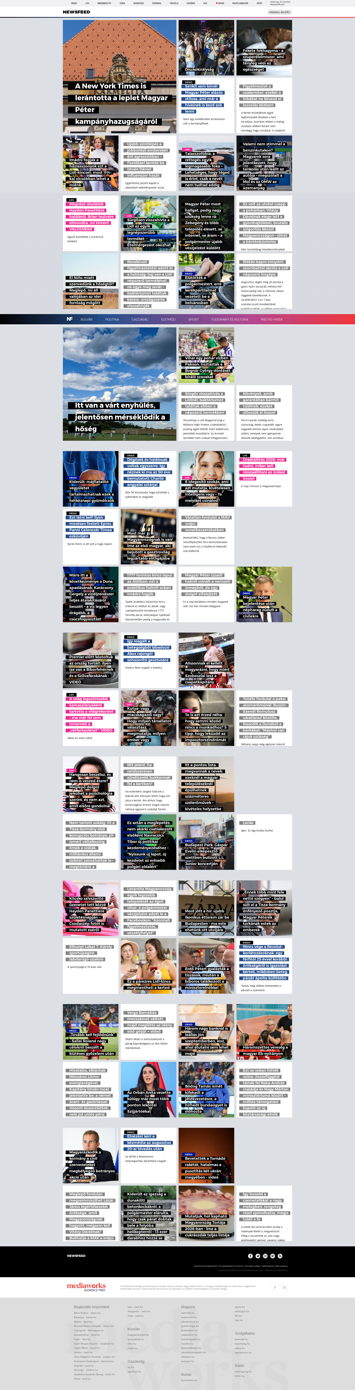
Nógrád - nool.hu (84, 1365)
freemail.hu (241, 1339)
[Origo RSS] (280, 1256)
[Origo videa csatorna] (272, 1256)
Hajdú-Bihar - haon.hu (87, 1347)
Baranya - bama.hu (85, 1317)
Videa (122, 3)
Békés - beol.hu (83, 1321)
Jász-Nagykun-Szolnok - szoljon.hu (94, 1356)
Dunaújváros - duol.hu (87, 1334)
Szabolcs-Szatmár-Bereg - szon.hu (94, 1374)
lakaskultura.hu (190, 1321)
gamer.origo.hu (190, 1325)
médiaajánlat (281, 1266)
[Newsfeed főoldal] (76, 1256)
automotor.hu (189, 1317)
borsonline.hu (189, 1380)
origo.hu (132, 1348)
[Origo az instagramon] (265, 1256)
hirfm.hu (239, 1375)
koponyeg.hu (242, 1343)
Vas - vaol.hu (135, 1306)
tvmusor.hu (187, 1361)
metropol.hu (242, 1311)
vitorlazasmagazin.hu (193, 1352)
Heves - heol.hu (83, 1352)
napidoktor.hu (189, 1334)
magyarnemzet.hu (138, 1334)
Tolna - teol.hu (82, 1378)
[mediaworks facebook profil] (275, 1287)
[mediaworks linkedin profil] (284, 1287)
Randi (221, 3)
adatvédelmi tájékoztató (205, 1266)
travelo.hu (187, 1343)
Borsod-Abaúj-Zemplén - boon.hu (93, 1325)
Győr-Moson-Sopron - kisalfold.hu (94, 1343)
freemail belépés (279, 12)
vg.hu (131, 1367)
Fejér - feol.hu (82, 1339)
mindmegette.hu (190, 1339)
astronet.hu (188, 1312)
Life (87, 3)
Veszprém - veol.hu (139, 1311)
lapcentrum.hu (243, 1352)
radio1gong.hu (243, 1371)
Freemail (156, 3)
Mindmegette (104, 3)
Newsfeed (138, 3)
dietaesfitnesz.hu (191, 1347)
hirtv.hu (132, 1343)
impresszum (267, 1266)
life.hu (238, 1315)
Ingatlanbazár (240, 3)
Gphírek (191, 3)
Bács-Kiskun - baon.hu (87, 1312)
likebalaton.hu (189, 1330)
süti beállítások (252, 1266)
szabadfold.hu (136, 1339)
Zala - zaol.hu (136, 1315)
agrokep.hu (134, 1371)
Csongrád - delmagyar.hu (89, 1330)
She (205, 3)
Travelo (174, 3)
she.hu (239, 1320)
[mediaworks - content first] (86, 1287)
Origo (74, 3)
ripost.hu (240, 1306)
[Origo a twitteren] (258, 1256)
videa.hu (240, 1348)
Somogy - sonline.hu (86, 1369)
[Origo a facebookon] (250, 1256)
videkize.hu (187, 1356)
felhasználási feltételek (231, 1266)
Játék (259, 3)
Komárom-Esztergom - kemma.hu (94, 1361)
